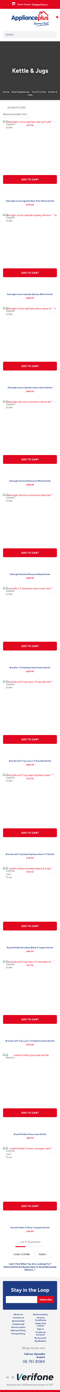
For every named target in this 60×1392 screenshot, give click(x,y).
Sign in (40, 1329)
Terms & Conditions (40, 1319)
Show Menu (4, 18)
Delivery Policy (18, 1330)
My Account (40, 1338)
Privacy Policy (18, 1334)
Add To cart (30, 179)
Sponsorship (18, 1321)
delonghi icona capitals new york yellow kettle (30, 201)
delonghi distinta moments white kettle (30, 481)
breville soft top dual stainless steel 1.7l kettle (30, 854)
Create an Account (40, 1333)
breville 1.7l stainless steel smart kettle (30, 667)
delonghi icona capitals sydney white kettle (30, 294)
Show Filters (16, 107)
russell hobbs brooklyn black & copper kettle (30, 947)
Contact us (18, 1318)
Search (51, 34)
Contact (31, 1367)
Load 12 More (21, 1254)
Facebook (24, 1367)
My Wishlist (40, 1341)
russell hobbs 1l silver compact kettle (30, 1227)
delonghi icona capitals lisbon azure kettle (30, 387)
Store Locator (18, 1327)
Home (6, 92)
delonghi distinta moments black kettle (30, 574)
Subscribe (45, 1299)
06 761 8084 (34, 1361)
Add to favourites (53, 124)
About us (18, 1314)
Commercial (18, 1324)
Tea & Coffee (39, 92)
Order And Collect (40, 1324)
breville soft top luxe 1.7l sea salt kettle (30, 761)
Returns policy (40, 1314)
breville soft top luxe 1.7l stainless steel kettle (30, 1041)
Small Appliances (20, 92)
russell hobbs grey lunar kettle (30, 1134)
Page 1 (43, 1254)
